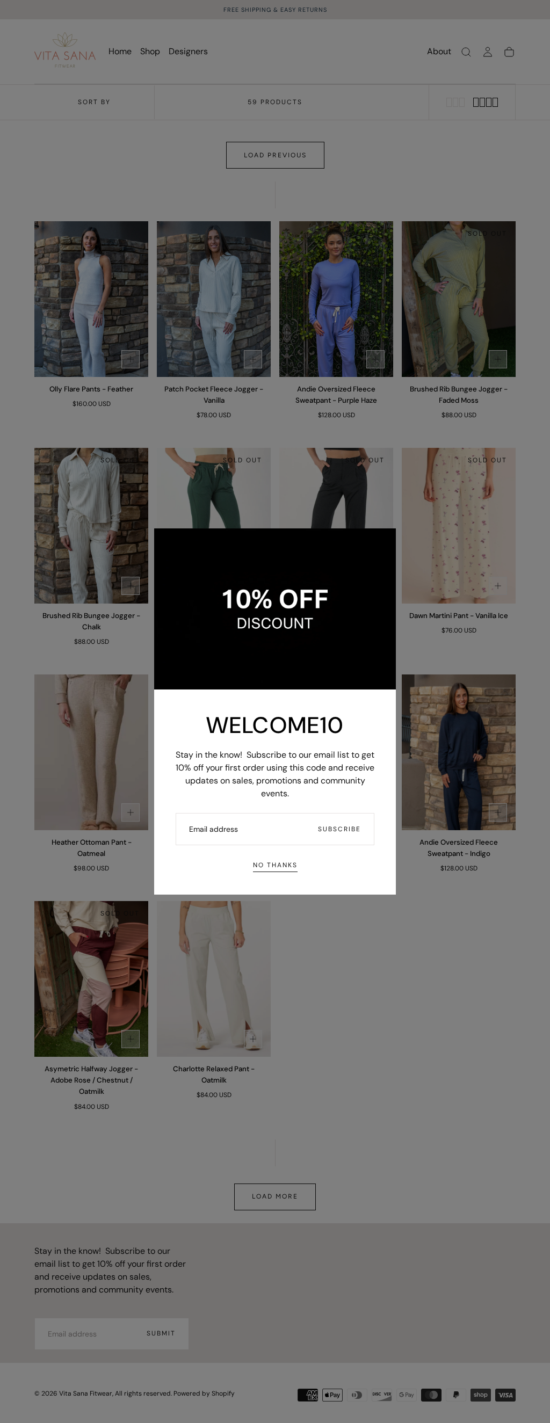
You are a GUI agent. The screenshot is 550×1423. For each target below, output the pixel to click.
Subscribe (339, 829)
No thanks (275, 865)
